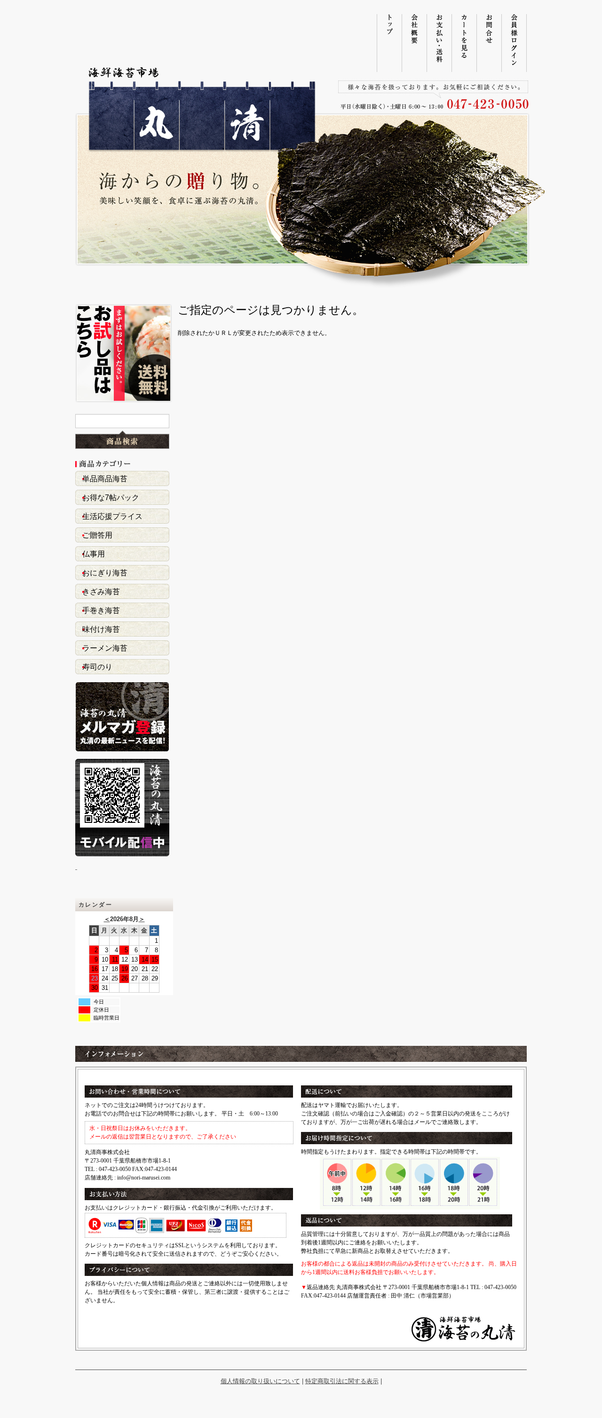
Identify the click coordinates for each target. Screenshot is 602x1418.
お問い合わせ (488, 43)
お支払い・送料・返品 (439, 43)
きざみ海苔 (101, 592)
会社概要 (414, 43)
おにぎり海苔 (104, 573)
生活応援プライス (112, 516)
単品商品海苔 (104, 479)
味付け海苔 (101, 629)
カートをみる (464, 43)
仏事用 (93, 554)
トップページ (389, 43)
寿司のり (97, 667)
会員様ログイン (514, 43)
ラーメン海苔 (104, 648)
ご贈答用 (97, 535)
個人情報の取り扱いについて (260, 1381)
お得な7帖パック (110, 498)
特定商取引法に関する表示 (342, 1381)
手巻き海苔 (101, 610)
